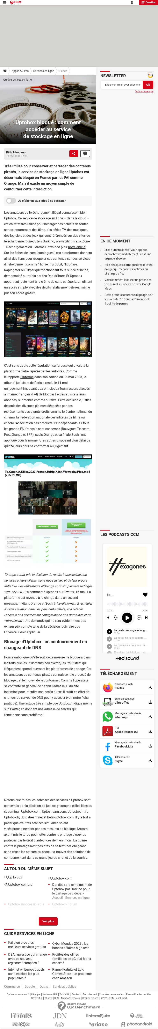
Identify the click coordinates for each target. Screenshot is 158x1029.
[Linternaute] (98, 1016)
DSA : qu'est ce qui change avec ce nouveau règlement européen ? (27, 959)
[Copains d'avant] (21, 1024)
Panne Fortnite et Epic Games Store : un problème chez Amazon (72, 974)
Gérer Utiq (36, 998)
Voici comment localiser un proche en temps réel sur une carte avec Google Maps (128, 284)
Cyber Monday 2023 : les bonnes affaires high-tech (70, 946)
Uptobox (10, 218)
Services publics (64, 986)
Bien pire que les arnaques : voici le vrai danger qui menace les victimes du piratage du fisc (129, 269)
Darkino (48, 241)
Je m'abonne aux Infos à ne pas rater (42, 200)
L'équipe (35, 994)
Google (29, 986)
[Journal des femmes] (21, 1016)
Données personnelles (111, 994)
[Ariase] (98, 1024)
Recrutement (90, 994)
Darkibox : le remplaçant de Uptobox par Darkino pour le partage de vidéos (72, 889)
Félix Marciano (16, 152)
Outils (44, 986)
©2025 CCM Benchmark (114, 998)
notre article (76, 247)
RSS (56, 998)
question (151, 2)
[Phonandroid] (136, 1024)
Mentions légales (70, 998)
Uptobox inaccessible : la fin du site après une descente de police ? (26, 908)
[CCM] (15, 2)
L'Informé (27, 377)
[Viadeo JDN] (60, 1024)
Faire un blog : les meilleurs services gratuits (27, 945)
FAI (34, 394)
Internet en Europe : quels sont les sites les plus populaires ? (26, 974)
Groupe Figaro (90, 998)
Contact (76, 994)
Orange (17, 435)
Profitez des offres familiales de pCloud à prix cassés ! (71, 959)
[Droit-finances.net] (136, 1016)
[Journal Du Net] (60, 1016)
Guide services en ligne (17, 79)
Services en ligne (43, 71)
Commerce (12, 986)
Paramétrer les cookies (138, 994)
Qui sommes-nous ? (18, 994)
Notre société (49, 994)
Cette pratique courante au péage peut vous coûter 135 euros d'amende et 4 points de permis (129, 299)
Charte (48, 998)
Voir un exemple (144, 91)
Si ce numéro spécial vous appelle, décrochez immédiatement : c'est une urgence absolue (128, 254)
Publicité (64, 994)
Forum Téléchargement (64, 906)
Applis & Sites (20, 71)
